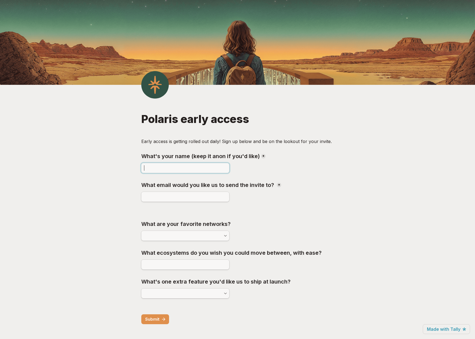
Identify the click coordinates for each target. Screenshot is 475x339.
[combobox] (183, 236)
